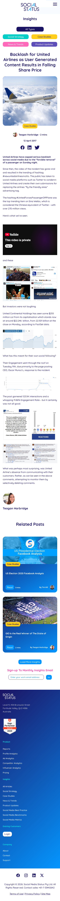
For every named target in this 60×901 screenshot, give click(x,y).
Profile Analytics (10, 753)
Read (10, 587)
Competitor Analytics (12, 763)
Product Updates (44, 44)
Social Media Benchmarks (15, 815)
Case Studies (44, 36)
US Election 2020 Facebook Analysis (25, 573)
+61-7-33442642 (47, 887)
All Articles (7, 786)
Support (6, 860)
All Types (30, 29)
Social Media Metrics (12, 819)
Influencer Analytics (12, 768)
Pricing (6, 772)
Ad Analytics (8, 758)
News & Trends (15, 44)
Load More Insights (30, 661)
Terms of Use (16, 893)
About (5, 850)
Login (7, 834)
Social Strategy (16, 36)
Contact (6, 855)
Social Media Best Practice (15, 810)
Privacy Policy (32, 893)
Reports (6, 749)
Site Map (45, 893)
